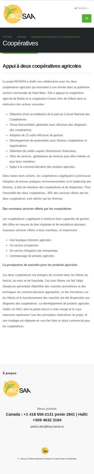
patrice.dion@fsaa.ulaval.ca (47, 426)
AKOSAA (21, 37)
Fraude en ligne (58, 459)
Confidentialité (71, 459)
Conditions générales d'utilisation (40, 459)
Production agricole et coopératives (55, 37)
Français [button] (82, 8)
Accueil (7, 37)
